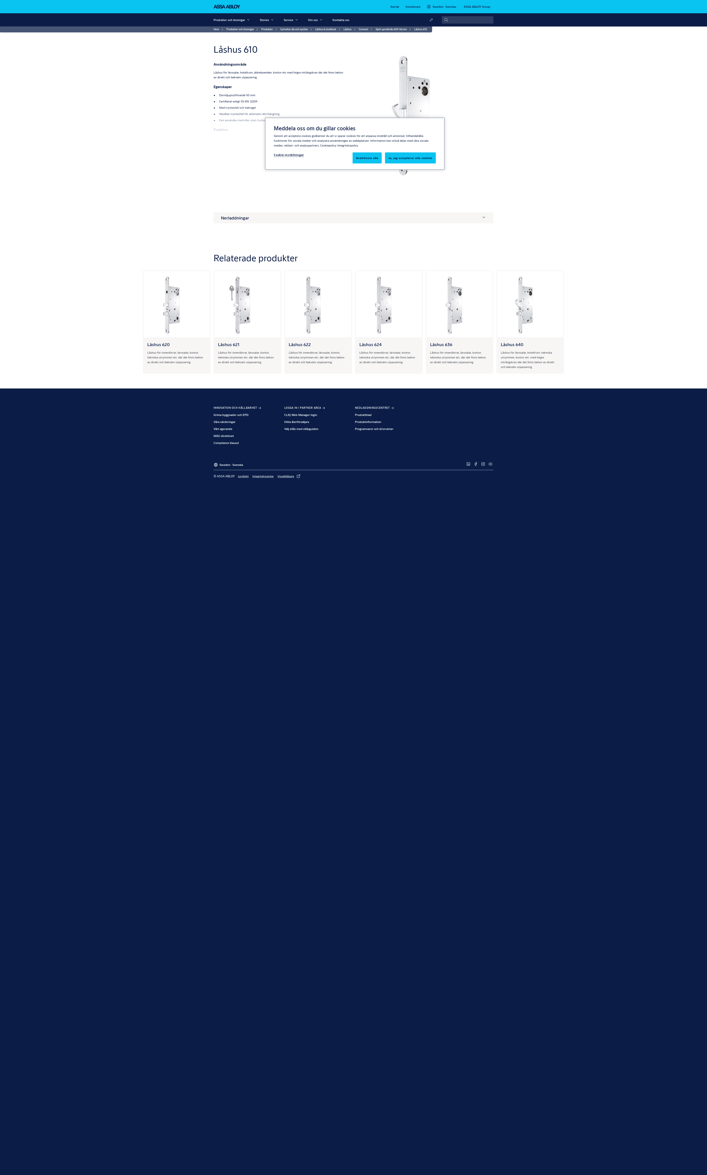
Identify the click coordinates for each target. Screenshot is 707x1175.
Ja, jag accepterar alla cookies (410, 158)
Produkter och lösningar (229, 20)
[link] (395, 7)
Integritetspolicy (347, 145)
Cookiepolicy (328, 145)
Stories (264, 20)
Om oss (313, 20)
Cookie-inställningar (289, 155)
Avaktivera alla (367, 158)
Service (288, 20)
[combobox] (467, 20)
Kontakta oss (341, 20)
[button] (248, 20)
